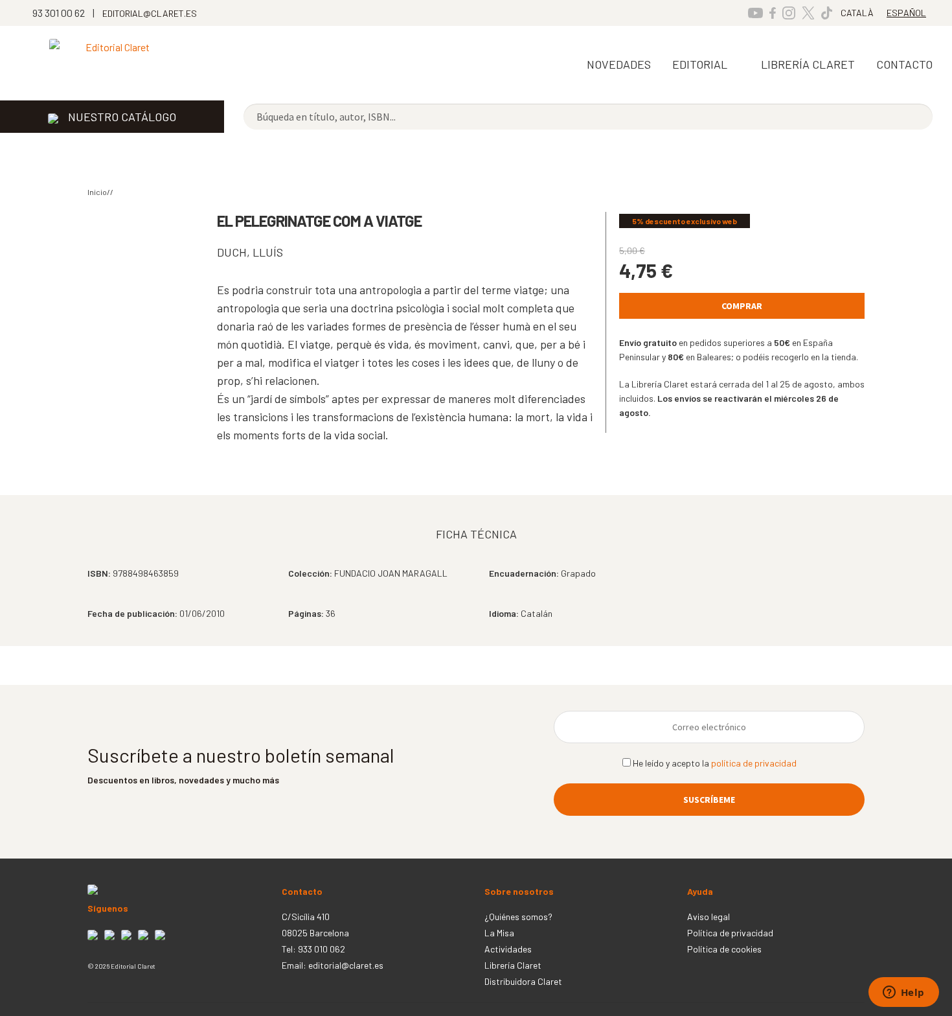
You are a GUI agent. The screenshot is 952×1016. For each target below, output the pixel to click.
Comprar (741, 306)
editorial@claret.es (345, 965)
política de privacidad (754, 762)
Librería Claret (808, 64)
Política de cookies (724, 948)
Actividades (508, 948)
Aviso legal (708, 916)
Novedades (619, 64)
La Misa (499, 932)
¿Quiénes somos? (518, 916)
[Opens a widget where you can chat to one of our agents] (903, 993)
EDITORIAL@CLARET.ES (149, 13)
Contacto (904, 64)
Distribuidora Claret (523, 981)
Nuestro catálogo (122, 117)
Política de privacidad (730, 932)
